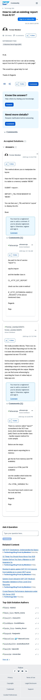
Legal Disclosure (30, 683)
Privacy (10, 677)
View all (5, 660)
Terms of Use (30, 677)
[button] (27, 35)
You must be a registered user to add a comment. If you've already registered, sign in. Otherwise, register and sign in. (19, 224)
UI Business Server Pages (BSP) (12, 44)
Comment (33, 84)
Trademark (10, 689)
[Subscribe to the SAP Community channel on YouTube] (22, 671)
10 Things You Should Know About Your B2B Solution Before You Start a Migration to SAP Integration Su (19, 559)
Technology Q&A (9, 8)
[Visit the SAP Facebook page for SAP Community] (15, 671)
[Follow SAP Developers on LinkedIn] (26, 671)
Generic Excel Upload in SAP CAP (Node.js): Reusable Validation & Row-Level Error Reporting (19, 582)
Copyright (10, 683)
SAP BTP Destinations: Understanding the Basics (20, 550)
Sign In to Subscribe (26, 19)
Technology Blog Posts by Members (17, 552)
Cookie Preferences (10, 695)
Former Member (15, 30)
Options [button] (37, 19)
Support (31, 689)
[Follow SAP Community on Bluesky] (18, 671)
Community (15, 3)
